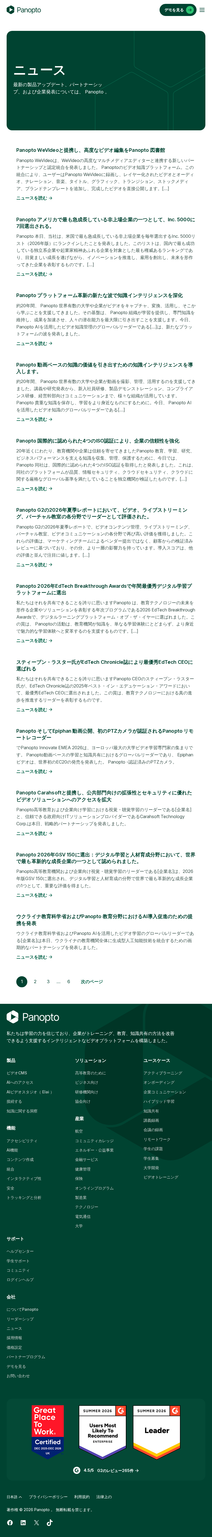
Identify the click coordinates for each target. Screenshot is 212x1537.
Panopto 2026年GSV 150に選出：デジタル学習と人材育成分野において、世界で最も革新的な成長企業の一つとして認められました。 (105, 858)
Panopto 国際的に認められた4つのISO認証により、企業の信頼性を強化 (97, 441)
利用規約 (82, 1496)
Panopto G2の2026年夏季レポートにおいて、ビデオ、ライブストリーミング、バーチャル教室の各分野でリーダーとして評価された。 (101, 513)
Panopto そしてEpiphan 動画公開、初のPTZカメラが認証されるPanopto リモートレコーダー (105, 734)
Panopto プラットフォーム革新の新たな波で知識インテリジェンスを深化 (99, 295)
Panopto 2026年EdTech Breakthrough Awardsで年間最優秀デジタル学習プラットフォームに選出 (104, 589)
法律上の (104, 1496)
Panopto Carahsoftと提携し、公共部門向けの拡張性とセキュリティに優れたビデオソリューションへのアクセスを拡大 (104, 796)
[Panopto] (24, 10)
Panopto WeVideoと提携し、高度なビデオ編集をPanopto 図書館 (90, 150)
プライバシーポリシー (48, 1496)
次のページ (92, 981)
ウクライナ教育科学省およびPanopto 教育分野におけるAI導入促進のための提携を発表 (104, 919)
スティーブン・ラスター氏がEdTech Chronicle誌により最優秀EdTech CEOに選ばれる (104, 665)
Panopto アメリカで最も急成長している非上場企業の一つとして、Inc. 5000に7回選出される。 (105, 223)
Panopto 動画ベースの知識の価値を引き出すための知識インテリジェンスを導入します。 (104, 368)
